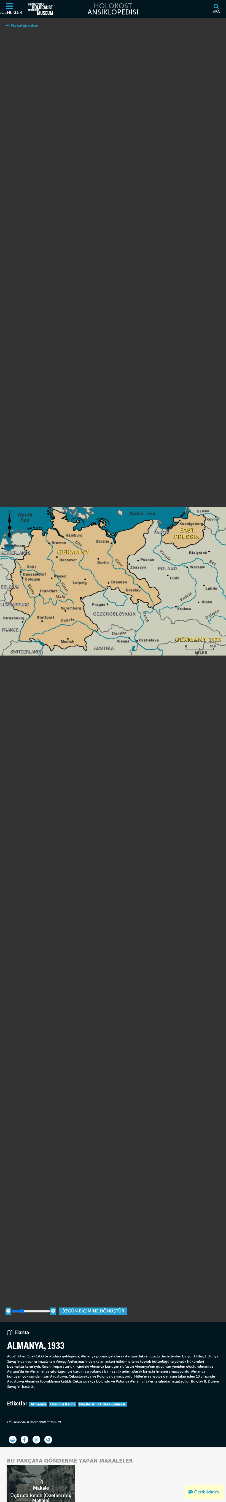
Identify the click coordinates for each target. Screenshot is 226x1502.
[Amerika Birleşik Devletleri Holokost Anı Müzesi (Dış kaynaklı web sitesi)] (40, 9)
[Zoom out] (8, 1311)
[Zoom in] (53, 1311)
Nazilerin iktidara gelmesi (102, 1404)
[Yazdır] (13, 1440)
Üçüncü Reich (62, 1404)
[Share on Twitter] (36, 1440)
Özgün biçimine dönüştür (92, 1311)
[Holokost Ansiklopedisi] (113, 9)
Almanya (38, 1404)
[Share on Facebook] (24, 1440)
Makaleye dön (24, 25)
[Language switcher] (48, 1440)
